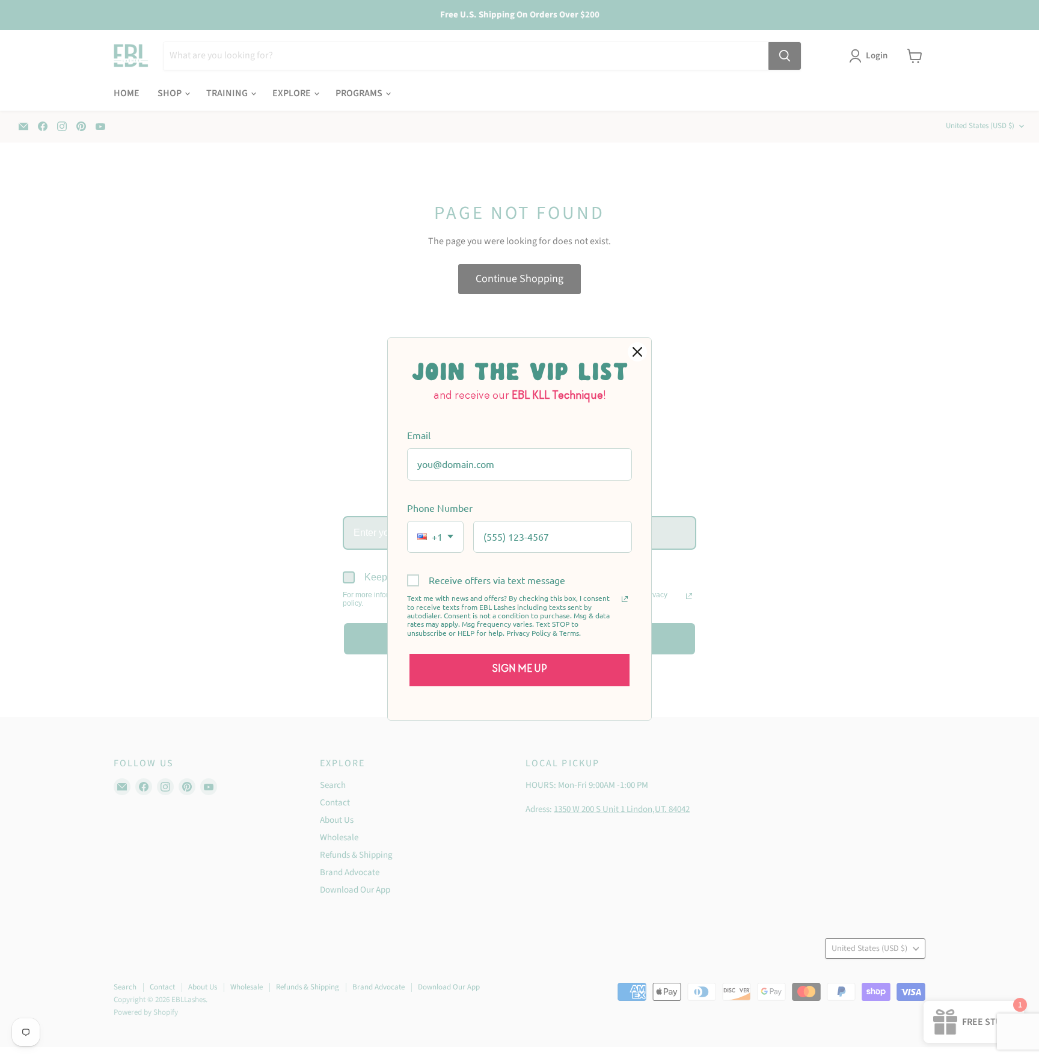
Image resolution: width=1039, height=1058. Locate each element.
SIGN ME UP (519, 669)
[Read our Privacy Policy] (625, 599)
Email (419, 435)
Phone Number (440, 508)
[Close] (637, 351)
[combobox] (435, 537)
